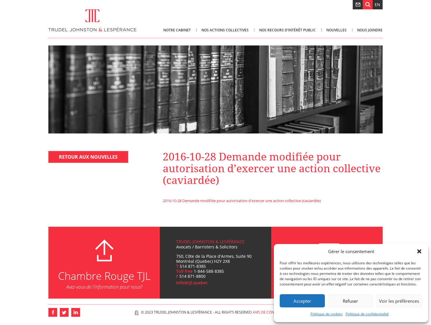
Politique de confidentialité (367, 314)
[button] (419, 251)
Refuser (350, 301)
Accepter (302, 301)
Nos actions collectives (225, 30)
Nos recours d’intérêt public (287, 30)
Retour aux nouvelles (88, 157)
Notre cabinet (177, 30)
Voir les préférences (399, 301)
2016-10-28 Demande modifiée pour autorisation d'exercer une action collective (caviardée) (242, 200)
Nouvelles (336, 30)
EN (377, 4)
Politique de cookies (326, 314)
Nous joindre (370, 30)
